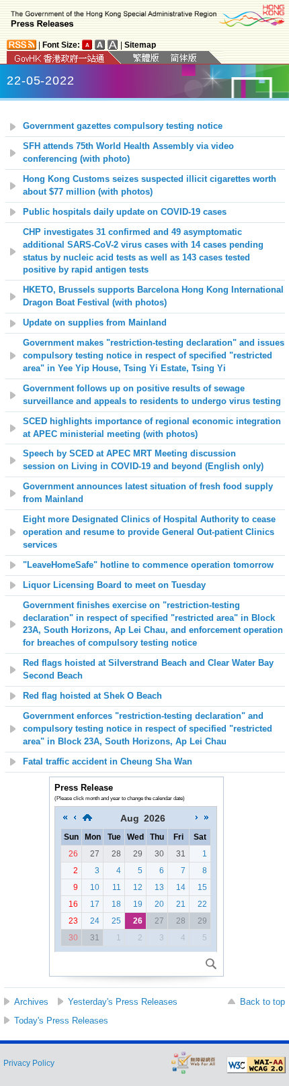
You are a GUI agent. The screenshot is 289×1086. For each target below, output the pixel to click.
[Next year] (206, 818)
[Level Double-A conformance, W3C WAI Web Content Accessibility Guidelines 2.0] (256, 1065)
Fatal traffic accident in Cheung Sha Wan (107, 762)
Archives (31, 1002)
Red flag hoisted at (92, 696)
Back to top (262, 1002)
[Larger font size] (100, 45)
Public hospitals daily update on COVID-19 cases (124, 212)
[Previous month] (74, 818)
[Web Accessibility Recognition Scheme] (193, 1062)
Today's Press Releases (61, 1021)
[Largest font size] (113, 45)
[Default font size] (87, 45)
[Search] (211, 963)
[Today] (87, 818)
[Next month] (197, 818)
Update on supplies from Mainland (95, 323)
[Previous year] (65, 818)
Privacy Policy (28, 1063)
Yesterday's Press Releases (122, 1002)
